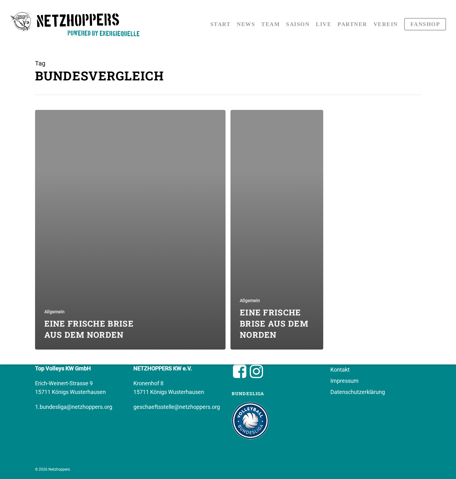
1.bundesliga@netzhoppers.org (73, 407)
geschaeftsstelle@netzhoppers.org (176, 407)
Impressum (344, 380)
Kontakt (340, 369)
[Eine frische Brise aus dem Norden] (130, 230)
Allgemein (54, 311)
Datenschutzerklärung (357, 392)
